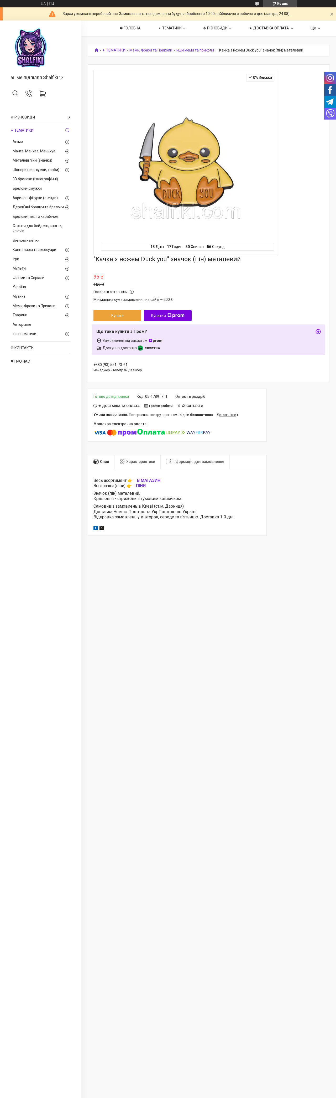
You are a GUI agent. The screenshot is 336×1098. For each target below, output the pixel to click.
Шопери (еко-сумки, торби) (36, 170)
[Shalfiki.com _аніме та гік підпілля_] (40, 48)
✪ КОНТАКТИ (22, 348)
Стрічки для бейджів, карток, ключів (37, 228)
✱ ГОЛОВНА (130, 28)
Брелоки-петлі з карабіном (36, 216)
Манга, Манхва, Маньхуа (34, 151)
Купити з (158, 315)
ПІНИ (141, 485)
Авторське (22, 324)
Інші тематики (24, 334)
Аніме (18, 142)
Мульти (19, 268)
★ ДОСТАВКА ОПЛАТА (269, 28)
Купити (117, 315)
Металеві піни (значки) (32, 160)
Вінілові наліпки (26, 240)
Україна (19, 287)
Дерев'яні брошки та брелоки (38, 207)
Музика (19, 296)
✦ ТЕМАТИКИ (22, 130)
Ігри (16, 259)
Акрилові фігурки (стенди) (35, 198)
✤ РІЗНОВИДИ (22, 117)
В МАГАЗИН (148, 480)
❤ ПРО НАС (20, 361)
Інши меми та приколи (195, 50)
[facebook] (95, 529)
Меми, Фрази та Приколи (34, 306)
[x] (101, 529)
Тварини (20, 315)
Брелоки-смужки (27, 188)
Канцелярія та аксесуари (34, 250)
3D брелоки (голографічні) (35, 179)
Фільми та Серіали (28, 278)
